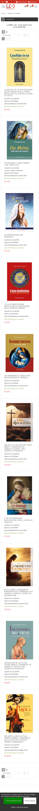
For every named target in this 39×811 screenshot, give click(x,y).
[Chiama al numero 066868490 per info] (3, 1)
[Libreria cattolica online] (10, 7)
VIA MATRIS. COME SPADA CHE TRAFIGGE (17, 164)
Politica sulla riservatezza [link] (19, 807)
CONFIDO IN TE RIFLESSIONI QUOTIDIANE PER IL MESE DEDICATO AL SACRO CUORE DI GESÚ (18, 93)
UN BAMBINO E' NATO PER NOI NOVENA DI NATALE (17, 377)
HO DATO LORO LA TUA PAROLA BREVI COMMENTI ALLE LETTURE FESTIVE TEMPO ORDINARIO (17, 739)
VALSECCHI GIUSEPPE (11, 98)
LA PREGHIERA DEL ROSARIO (14, 236)
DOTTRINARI (14, 101)
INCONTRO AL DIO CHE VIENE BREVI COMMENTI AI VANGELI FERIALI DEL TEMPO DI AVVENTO (17, 666)
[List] (3, 32)
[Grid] (6, 32)
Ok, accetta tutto (13, 801)
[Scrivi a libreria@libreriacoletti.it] (6, 1)
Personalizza (30, 801)
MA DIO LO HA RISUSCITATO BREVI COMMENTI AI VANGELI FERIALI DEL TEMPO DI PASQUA (18, 448)
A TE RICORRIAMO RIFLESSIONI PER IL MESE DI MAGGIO (18, 520)
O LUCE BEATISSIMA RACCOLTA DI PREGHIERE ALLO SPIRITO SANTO (17, 306)
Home (3, 13)
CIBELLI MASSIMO (17, 170)
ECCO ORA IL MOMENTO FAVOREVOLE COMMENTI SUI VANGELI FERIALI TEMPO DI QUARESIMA (18, 593)
